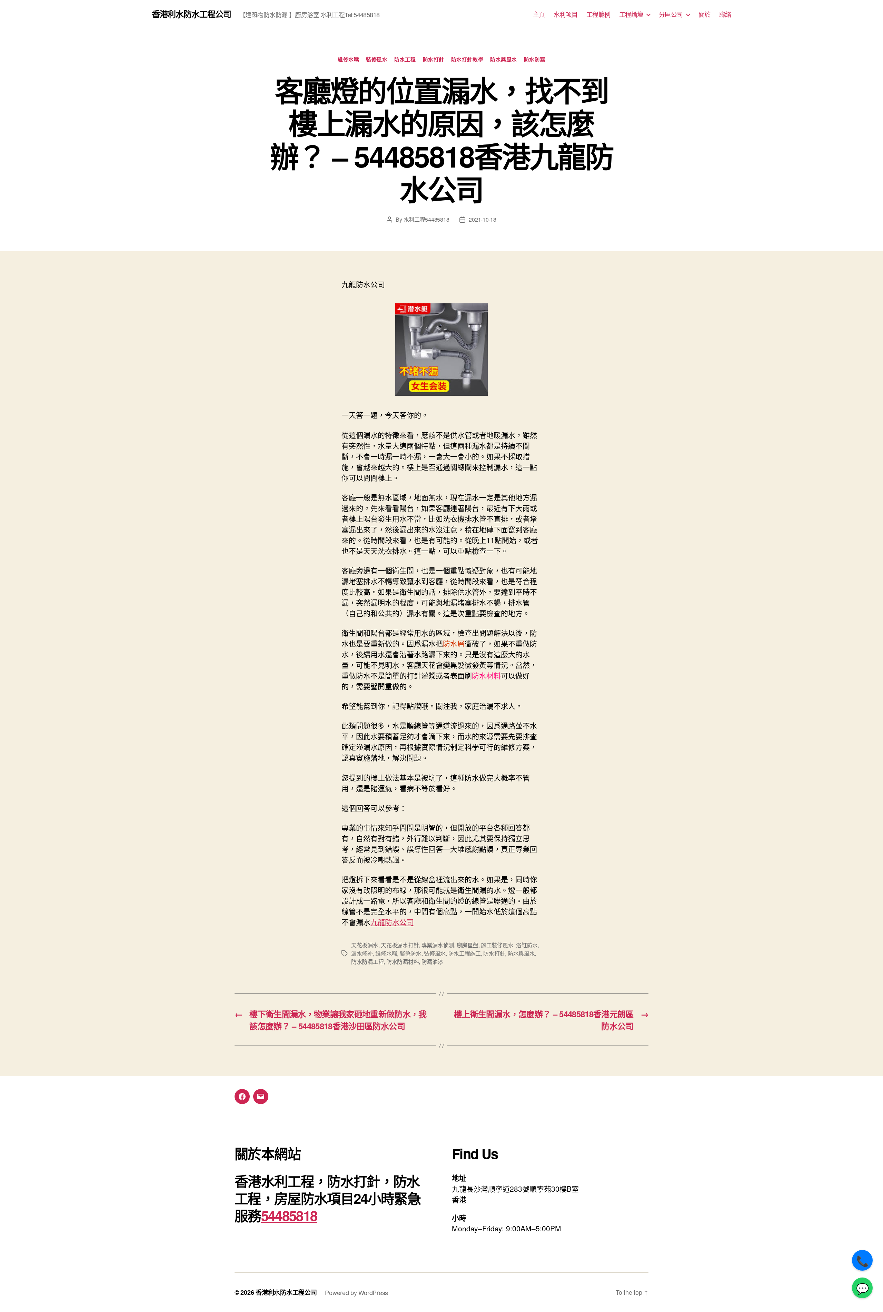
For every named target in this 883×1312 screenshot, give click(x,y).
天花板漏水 (364, 945)
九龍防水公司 (392, 922)
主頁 (539, 14)
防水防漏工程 (367, 962)
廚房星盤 (467, 945)
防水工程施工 (464, 953)
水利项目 (566, 14)
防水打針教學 (467, 59)
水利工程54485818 (426, 219)
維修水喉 (348, 59)
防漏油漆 (432, 962)
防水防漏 (534, 59)
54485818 (289, 1215)
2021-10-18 (482, 219)
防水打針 (433, 59)
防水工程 (405, 59)
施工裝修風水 (497, 945)
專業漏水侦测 (437, 945)
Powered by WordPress (356, 1292)
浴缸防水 (527, 945)
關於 (704, 14)
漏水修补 (362, 953)
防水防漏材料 (402, 962)
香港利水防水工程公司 (191, 14)
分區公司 (671, 14)
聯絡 (725, 14)
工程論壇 (631, 14)
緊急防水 (410, 953)
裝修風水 (376, 59)
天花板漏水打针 (400, 945)
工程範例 (598, 14)
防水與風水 (503, 59)
